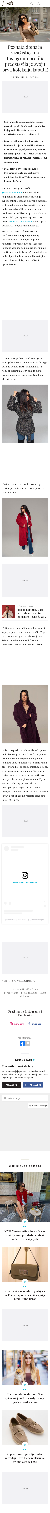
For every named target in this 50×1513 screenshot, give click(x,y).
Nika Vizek (19, 77)
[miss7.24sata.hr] (7, 3)
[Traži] (31, 3)
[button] (45, 3)
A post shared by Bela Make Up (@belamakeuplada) (25, 919)
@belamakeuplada (12, 192)
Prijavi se (11, 1085)
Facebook (36, 1024)
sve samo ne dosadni (20, 221)
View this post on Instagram (25, 882)
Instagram (19, 1024)
